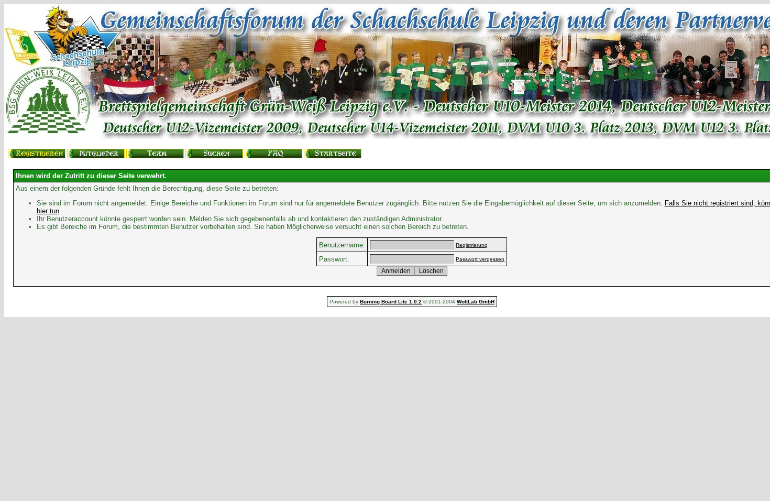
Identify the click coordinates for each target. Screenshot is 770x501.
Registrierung (472, 245)
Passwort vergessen (480, 259)
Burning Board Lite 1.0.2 (391, 301)
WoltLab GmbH (475, 301)
